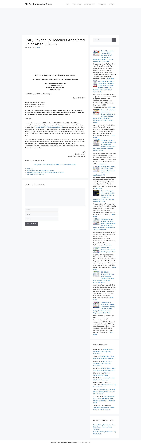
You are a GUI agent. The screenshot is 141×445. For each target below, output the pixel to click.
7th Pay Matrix (77, 4)
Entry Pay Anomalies (32, 170)
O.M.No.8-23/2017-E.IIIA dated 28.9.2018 (49, 127)
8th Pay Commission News (38, 4)
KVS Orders (30, 168)
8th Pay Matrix (88, 4)
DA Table (112, 4)
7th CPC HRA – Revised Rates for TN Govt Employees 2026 (108, 250)
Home (68, 4)
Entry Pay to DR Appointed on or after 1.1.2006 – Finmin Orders (55, 164)
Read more (110, 78)
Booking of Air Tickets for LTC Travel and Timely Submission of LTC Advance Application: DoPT (104, 171)
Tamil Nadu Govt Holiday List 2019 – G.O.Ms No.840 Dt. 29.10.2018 (45, 172)
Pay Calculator (102, 4)
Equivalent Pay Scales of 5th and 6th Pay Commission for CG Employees (104, 392)
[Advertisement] (70, 19)
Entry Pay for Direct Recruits (46, 170)
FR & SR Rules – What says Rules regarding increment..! (103, 351)
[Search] (114, 40)
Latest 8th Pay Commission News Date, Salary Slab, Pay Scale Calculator (104, 427)
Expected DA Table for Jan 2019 (35, 174)
